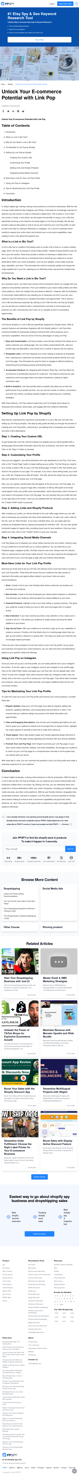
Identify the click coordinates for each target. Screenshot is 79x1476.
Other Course (58, 1281)
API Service (32, 1355)
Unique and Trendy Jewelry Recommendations (14, 895)
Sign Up (70, 849)
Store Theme (6, 1294)
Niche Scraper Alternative (36, 1271)
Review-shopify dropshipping (37, 1319)
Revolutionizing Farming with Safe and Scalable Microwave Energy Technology (13, 1436)
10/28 (56, 1313)
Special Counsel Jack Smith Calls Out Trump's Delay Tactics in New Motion (13, 1354)
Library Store (6, 1281)
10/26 (72, 1313)
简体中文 (12, 1468)
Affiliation (31, 1352)
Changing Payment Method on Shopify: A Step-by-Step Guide (12, 1361)
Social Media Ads (59, 1278)
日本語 (33, 1468)
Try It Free (39, 39)
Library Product (7, 1274)
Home (3, 84)
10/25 (56, 1317)
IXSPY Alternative (34, 1288)
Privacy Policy (32, 1342)
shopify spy (32, 1291)
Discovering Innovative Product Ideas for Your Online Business (12, 1425)
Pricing (4, 1301)
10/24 (64, 1317)
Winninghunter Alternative (36, 1281)
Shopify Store (6, 1291)
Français (64, 1468)
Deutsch (56, 1468)
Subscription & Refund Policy (37, 1348)
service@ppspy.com (34, 1363)
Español (49, 1468)
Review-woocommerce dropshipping (35, 1312)
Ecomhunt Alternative (35, 1278)
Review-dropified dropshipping (38, 1307)
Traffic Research (7, 1288)
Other (61, 1304)
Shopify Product (7, 1278)
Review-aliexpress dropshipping (38, 1316)
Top (74, 1471)
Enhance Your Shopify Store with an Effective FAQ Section (13, 1382)
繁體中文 (20, 1468)
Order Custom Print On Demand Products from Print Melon (12, 1348)
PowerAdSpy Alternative (36, 1332)
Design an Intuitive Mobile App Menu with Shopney (12, 1419)
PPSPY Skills (6, 1297)
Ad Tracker (6, 1268)
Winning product (59, 1288)
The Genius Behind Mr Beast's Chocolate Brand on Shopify (12, 1371)
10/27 (64, 1313)
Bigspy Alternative (34, 1322)
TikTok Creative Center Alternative (39, 1274)
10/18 (72, 1321)
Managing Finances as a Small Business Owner (12, 1393)
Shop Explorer (7, 1284)
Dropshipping (58, 1274)
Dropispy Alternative (34, 1329)
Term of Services (33, 1345)
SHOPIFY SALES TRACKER (63, 1265)
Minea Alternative (34, 1294)
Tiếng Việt (72, 1468)
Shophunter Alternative (35, 1304)
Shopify (10, 84)
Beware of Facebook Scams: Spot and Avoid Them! (13, 1409)
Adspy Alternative (34, 1297)
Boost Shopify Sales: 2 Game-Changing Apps (12, 1377)
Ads (3, 1265)
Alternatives (32, 1268)
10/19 (64, 1321)
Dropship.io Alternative (35, 1301)
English (4, 1467)
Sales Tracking (7, 1271)
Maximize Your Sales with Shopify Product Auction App (13, 1387)
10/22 (56, 1321)
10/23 (72, 1317)
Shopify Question (59, 1284)
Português (41, 1468)
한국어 (27, 1468)
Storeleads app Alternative (36, 1284)
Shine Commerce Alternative (37, 1326)
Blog (55, 1268)
